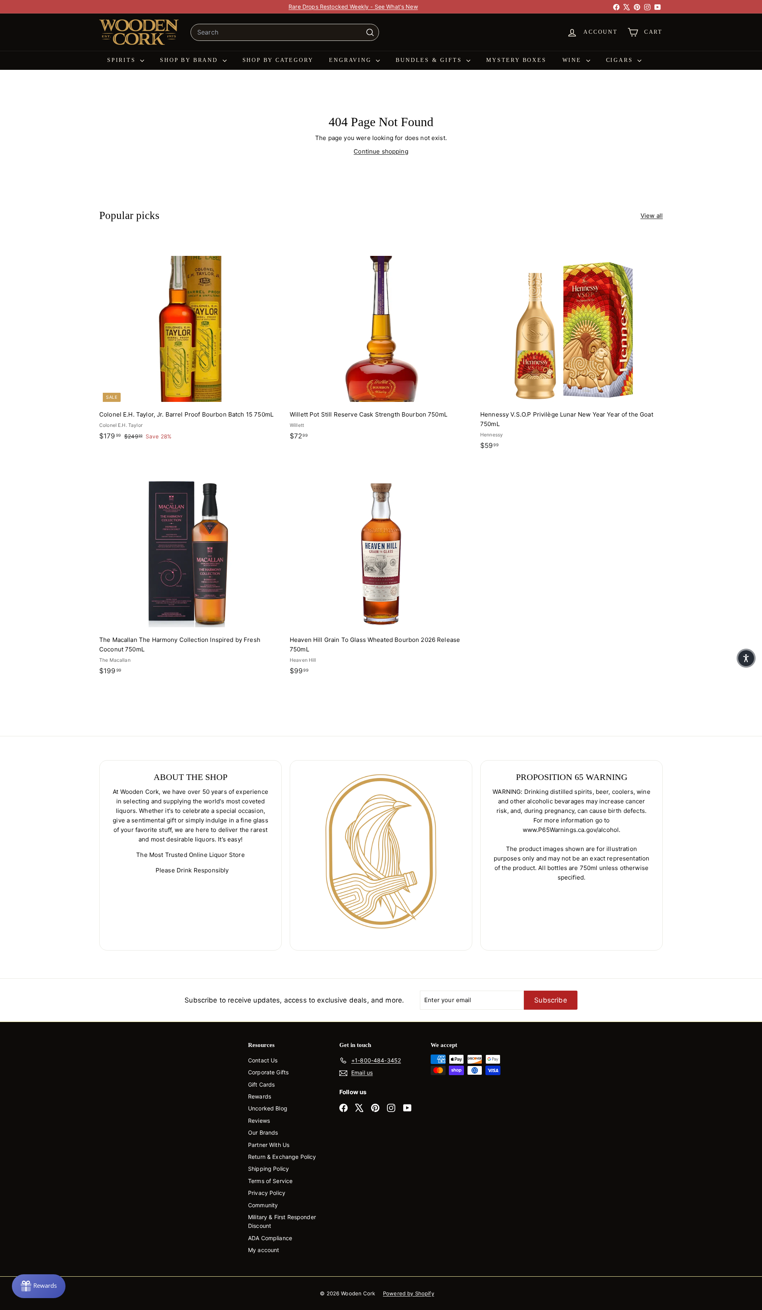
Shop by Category (278, 60)
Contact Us (263, 1060)
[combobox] (284, 32)
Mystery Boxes (516, 60)
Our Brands (263, 1132)
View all (652, 215)
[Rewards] (38, 1286)
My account (263, 1250)
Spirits (122, 60)
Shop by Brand (190, 60)
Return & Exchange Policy (282, 1156)
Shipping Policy (268, 1168)
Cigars (621, 60)
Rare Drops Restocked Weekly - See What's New (353, 6)
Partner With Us (268, 1144)
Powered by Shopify (408, 1293)
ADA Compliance (270, 1238)
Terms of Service (270, 1180)
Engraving (351, 60)
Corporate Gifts (268, 1072)
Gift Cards (261, 1084)
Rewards (259, 1096)
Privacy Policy (266, 1192)
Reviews (259, 1120)
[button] (746, 658)
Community (263, 1205)
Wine (573, 60)
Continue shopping (381, 151)
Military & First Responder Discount (282, 1221)
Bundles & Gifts (430, 60)
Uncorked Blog (267, 1108)
